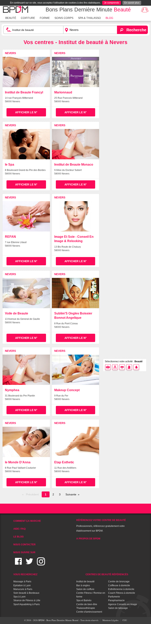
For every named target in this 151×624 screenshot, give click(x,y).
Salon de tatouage (118, 608)
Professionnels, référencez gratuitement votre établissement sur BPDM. (101, 525)
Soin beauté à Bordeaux (26, 593)
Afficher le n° (26, 112)
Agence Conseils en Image (122, 604)
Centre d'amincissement (89, 611)
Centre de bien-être (86, 604)
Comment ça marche (27, 521)
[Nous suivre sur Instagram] (41, 563)
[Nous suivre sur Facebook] (18, 563)
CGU (124, 620)
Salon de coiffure (85, 589)
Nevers (10, 53)
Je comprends (111, 2)
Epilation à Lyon (22, 585)
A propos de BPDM (88, 538)
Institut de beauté (85, 581)
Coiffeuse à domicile (119, 585)
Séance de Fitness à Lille (26, 600)
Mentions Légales (110, 620)
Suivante (70, 494)
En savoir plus (131, 2)
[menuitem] (10, 17)
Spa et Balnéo (83, 600)
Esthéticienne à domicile (121, 589)
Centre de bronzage (119, 581)
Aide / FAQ (19, 528)
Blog (109, 17)
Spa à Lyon (19, 596)
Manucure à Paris (22, 589)
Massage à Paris (22, 581)
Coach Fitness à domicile (121, 593)
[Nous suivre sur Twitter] (29, 563)
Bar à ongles (83, 585)
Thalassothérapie (85, 608)
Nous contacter (24, 544)
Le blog (18, 536)
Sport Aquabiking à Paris (26, 604)
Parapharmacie (116, 600)
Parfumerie (114, 596)
